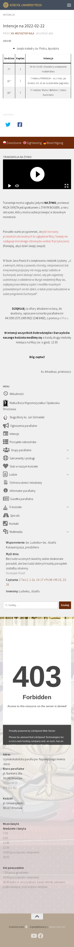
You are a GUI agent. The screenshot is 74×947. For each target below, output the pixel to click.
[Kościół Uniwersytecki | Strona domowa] (29, 5)
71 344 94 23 (10, 783)
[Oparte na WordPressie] (26, 927)
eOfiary (63, 318)
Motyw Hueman (57, 927)
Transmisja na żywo (17, 157)
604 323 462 (10, 788)
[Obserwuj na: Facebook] (40, 936)
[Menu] (69, 5)
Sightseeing (34, 143)
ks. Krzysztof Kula (22, 33)
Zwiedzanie (14, 143)
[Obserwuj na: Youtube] (33, 936)
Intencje (9, 14)
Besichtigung (55, 143)
